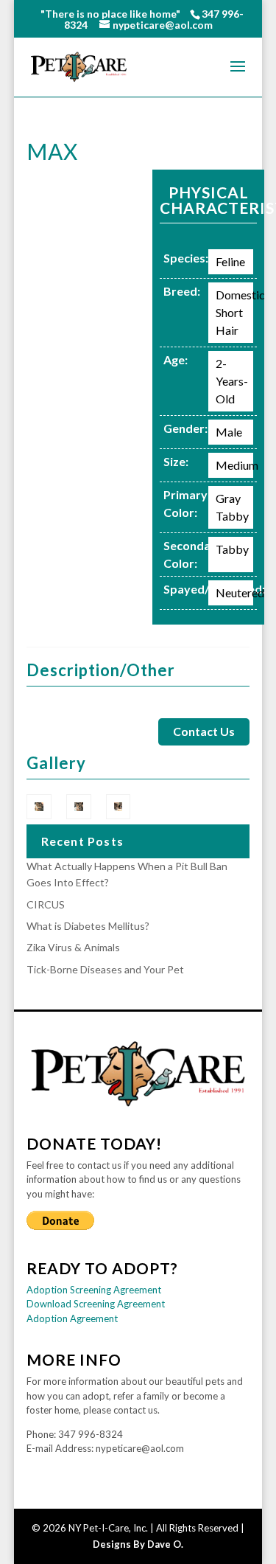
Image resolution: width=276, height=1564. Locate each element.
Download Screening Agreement (95, 1304)
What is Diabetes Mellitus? (87, 926)
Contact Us (204, 731)
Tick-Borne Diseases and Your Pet (105, 969)
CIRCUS (45, 904)
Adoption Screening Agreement (93, 1290)
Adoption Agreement (72, 1318)
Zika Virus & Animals (73, 947)
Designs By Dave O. (138, 1544)
